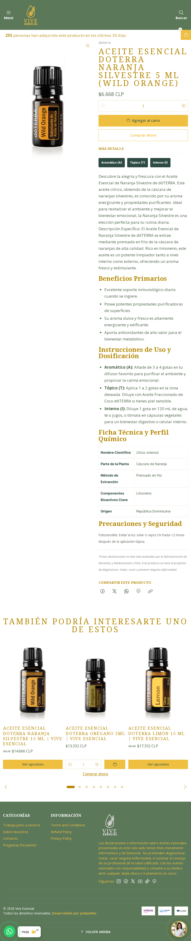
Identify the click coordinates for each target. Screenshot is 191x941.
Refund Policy (61, 831)
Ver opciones (33, 764)
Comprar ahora (143, 135)
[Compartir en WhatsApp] (126, 591)
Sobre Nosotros (15, 831)
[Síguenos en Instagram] (118, 881)
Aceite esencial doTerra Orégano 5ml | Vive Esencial (95, 733)
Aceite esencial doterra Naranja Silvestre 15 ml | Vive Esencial (32, 736)
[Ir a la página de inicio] (30, 14)
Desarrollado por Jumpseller (74, 913)
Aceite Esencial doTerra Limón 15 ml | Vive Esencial (156, 733)
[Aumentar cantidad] (183, 106)
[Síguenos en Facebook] (125, 881)
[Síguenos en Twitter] (132, 881)
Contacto (10, 838)
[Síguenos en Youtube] (140, 881)
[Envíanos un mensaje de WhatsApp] (9, 931)
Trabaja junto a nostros (21, 825)
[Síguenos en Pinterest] (154, 881)
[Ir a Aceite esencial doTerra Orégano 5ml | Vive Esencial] (95, 682)
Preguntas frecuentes (20, 845)
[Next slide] (184, 787)
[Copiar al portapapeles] (150, 591)
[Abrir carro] (186, 35)
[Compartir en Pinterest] (138, 591)
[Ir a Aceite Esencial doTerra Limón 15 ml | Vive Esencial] (158, 682)
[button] (70, 787)
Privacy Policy (61, 838)
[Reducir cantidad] (103, 106)
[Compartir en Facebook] (103, 591)
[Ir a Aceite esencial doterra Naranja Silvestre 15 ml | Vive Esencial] (33, 682)
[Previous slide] (6, 787)
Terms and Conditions (68, 825)
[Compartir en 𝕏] (114, 591)
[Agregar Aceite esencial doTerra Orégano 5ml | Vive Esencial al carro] (114, 764)
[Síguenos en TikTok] (147, 881)
